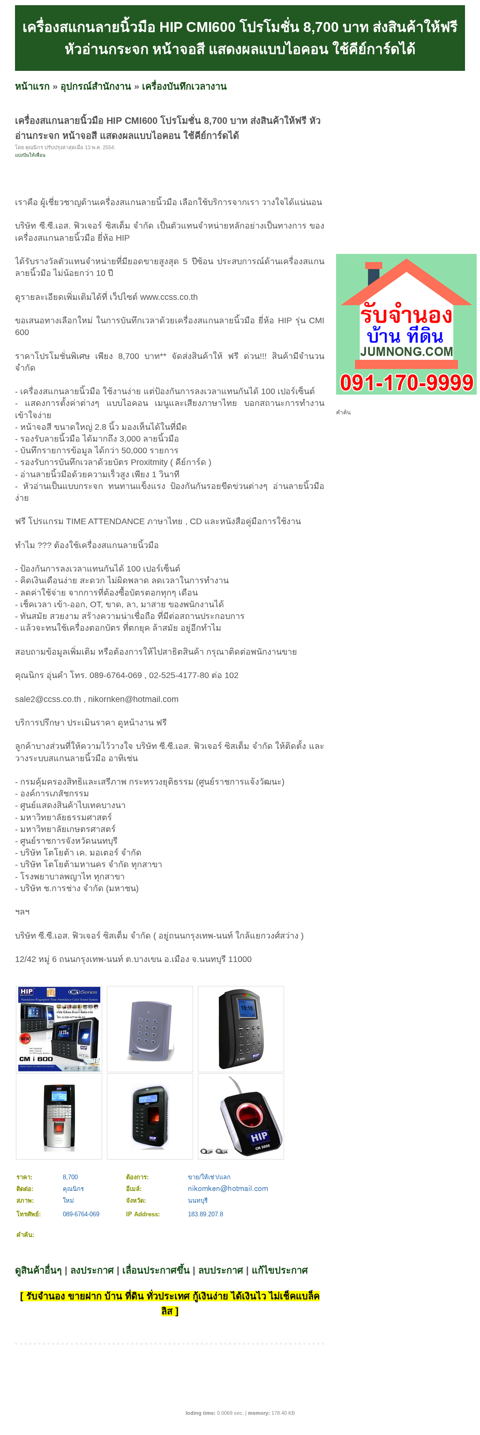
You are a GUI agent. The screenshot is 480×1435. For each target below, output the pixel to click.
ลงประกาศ (92, 1270)
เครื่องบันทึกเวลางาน (184, 86)
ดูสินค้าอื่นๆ (38, 1270)
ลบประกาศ (220, 1270)
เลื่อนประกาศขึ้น (156, 1270)
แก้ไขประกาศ (280, 1270)
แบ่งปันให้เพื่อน (30, 155)
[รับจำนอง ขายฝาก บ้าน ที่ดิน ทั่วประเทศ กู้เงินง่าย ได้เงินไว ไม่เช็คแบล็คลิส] (406, 392)
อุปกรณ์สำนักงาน (95, 86)
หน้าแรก (32, 86)
